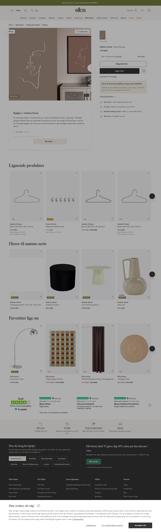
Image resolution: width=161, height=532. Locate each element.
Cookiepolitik (77, 519)
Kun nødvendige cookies (112, 525)
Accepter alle (140, 525)
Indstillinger (91, 525)
